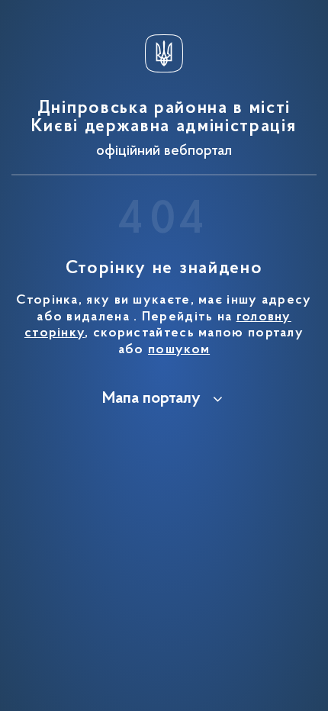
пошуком (179, 350)
